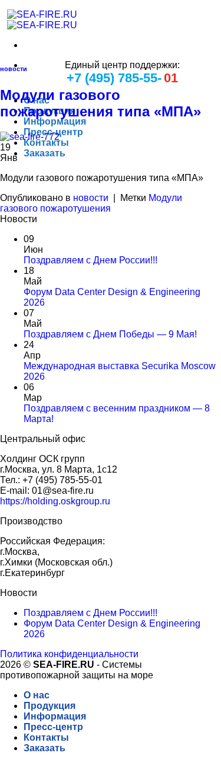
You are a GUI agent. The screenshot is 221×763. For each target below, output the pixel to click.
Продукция (49, 706)
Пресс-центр (53, 727)
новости (13, 68)
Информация (55, 121)
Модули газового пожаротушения (91, 203)
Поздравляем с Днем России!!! (90, 260)
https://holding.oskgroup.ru (55, 501)
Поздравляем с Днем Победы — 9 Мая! (110, 334)
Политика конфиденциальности (69, 654)
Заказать (44, 153)
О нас (37, 695)
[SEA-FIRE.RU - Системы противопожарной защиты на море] (38, 19)
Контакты (46, 143)
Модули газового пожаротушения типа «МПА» (100, 103)
